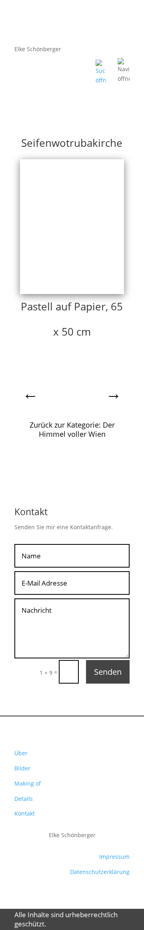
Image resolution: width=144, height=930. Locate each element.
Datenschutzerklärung (100, 872)
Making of (27, 783)
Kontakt (24, 813)
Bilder (22, 768)
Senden (108, 671)
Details (23, 798)
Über (21, 753)
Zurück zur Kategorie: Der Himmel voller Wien (72, 429)
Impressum (114, 856)
